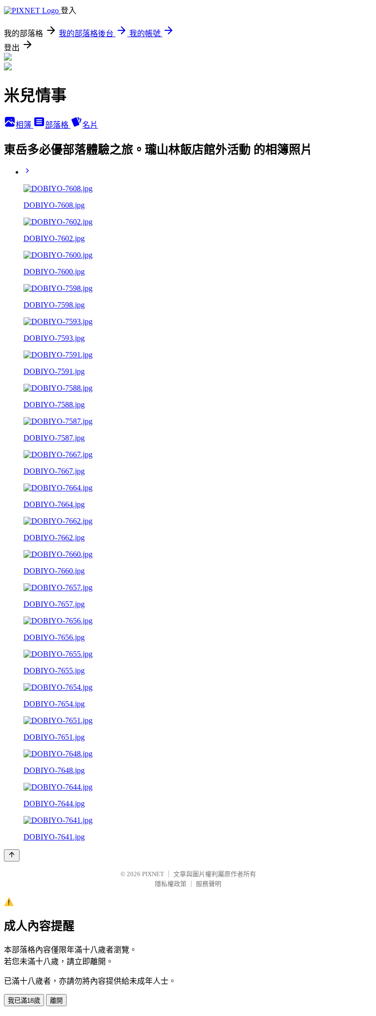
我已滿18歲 (24, 1000)
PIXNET (153, 874)
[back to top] (12, 855)
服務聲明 (208, 883)
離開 (56, 1000)
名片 (90, 125)
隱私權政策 (171, 883)
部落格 (57, 125)
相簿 (24, 125)
